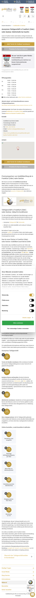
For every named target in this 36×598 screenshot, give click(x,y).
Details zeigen (27, 317)
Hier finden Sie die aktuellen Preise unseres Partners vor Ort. (17, 105)
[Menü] (33, 580)
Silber (26, 252)
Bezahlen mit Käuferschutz (31, 2)
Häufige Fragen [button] (6, 568)
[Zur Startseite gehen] (9, 10)
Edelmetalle (21, 222)
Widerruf (4, 582)
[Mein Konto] (28, 16)
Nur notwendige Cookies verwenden (18, 328)
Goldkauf (9, 232)
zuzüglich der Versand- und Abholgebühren (18, 548)
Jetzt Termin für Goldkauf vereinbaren (18, 44)
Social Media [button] (5, 572)
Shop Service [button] (6, 575)
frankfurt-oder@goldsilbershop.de (16, 129)
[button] (18, 148)
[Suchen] (24, 16)
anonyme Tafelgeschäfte (17, 191)
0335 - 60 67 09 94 (10, 127)
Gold (23, 252)
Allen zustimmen (18, 323)
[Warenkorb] (32, 16)
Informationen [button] (6, 579)
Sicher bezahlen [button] (6, 589)
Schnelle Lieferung (6, 2)
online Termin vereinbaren (24, 97)
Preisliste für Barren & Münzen (18, 49)
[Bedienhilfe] (20, 16)
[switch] (30, 591)
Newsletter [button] (5, 586)
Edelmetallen (17, 381)
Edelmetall (29, 248)
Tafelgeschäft (12, 222)
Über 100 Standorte (18, 2)
